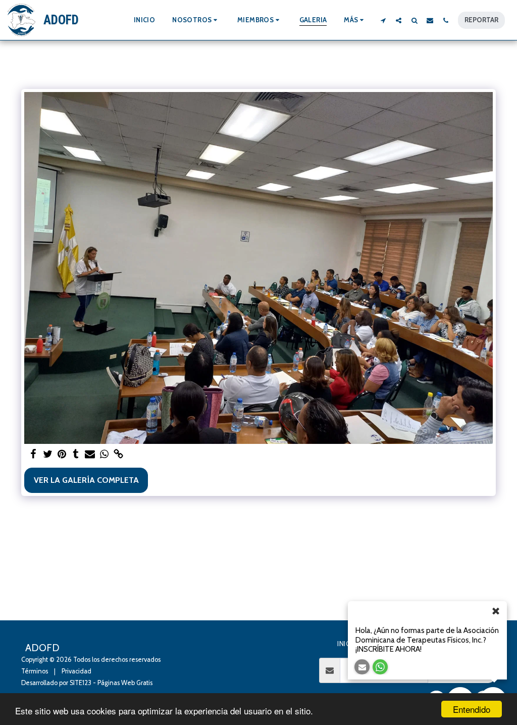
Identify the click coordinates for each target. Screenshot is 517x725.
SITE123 (80, 683)
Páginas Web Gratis (124, 683)
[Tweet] (47, 454)
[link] (118, 454)
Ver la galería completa (86, 480)
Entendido (471, 709)
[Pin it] (62, 454)
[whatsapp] (104, 454)
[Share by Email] (90, 454)
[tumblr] (76, 454)
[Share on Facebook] (33, 454)
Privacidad (76, 671)
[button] (196, 20)
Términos (34, 671)
